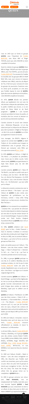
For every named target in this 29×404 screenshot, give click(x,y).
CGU (18, 396)
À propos (3, 397)
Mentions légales (25, 397)
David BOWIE (6, 345)
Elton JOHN (19, 150)
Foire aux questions (13, 397)
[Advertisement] (14, 33)
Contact (7, 396)
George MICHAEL (22, 343)
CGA (20, 396)
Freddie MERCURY (6, 74)
